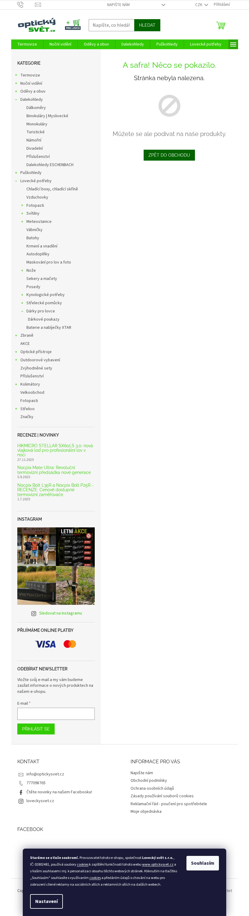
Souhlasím (202, 863)
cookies (82, 864)
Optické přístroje (36, 352)
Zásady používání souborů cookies (162, 796)
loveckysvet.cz (40, 801)
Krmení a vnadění (41, 246)
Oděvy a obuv (33, 91)
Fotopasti (35, 206)
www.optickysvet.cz (157, 864)
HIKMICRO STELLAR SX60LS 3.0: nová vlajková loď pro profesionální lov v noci (55, 451)
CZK (199, 5)
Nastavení (46, 901)
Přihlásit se (36, 729)
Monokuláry (36, 124)
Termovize (30, 75)
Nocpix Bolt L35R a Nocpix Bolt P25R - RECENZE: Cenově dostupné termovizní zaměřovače (55, 490)
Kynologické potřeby (45, 295)
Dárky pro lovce (40, 311)
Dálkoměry (36, 108)
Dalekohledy (31, 100)
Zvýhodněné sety (36, 368)
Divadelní (34, 148)
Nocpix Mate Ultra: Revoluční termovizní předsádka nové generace (54, 470)
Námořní (33, 140)
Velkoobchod (32, 393)
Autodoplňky (37, 254)
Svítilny (32, 213)
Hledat (147, 25)
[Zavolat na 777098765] (26, 4)
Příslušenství (38, 157)
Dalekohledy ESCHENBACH (49, 165)
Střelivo (27, 409)
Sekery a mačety (41, 279)
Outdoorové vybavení (40, 360)
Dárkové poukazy (44, 319)
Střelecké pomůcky (44, 303)
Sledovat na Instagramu (60, 613)
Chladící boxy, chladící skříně (52, 189)
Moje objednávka (146, 812)
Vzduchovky (37, 197)
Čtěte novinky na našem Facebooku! (59, 792)
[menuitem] (27, 44)
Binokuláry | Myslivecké (47, 116)
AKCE (25, 344)
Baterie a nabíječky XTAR (48, 328)
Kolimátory (30, 384)
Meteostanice (39, 222)
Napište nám (118, 5)
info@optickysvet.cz (45, 774)
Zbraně (26, 335)
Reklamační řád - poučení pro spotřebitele (169, 804)
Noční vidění (31, 83)
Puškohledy (31, 173)
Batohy (32, 238)
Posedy (33, 287)
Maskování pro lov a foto (48, 262)
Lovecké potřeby (36, 181)
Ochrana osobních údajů (152, 788)
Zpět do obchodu (169, 155)
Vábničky (34, 230)
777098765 (36, 783)
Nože (31, 270)
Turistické (35, 132)
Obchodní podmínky (149, 781)
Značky (26, 417)
